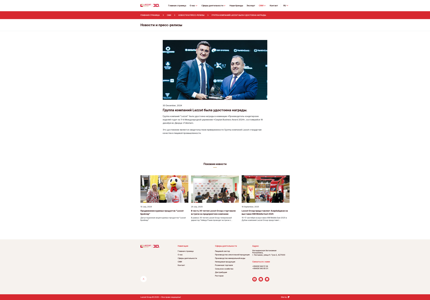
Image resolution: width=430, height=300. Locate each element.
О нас (180, 255)
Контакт (274, 5)
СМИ (180, 262)
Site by (284, 297)
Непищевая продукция (225, 262)
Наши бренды (236, 5)
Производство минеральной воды (230, 258)
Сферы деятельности (187, 258)
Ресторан (219, 276)
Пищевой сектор (222, 251)
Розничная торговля (224, 265)
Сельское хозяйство (224, 269)
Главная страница (177, 5)
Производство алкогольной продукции (232, 255)
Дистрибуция (221, 272)
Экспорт (251, 5)
